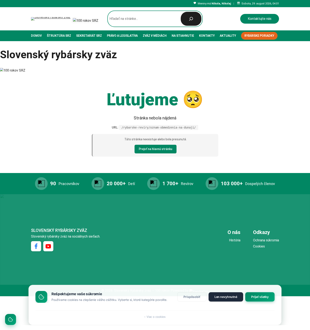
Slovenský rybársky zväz (59, 230)
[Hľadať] (191, 19)
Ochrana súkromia (266, 240)
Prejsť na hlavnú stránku (155, 149)
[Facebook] (36, 246)
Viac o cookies (156, 316)
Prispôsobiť (191, 297)
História (234, 240)
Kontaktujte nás (259, 19)
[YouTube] (48, 246)
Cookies (259, 246)
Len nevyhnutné (225, 297)
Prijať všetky (260, 297)
